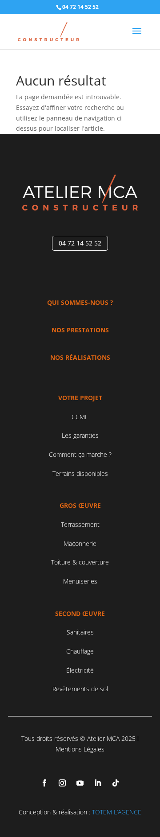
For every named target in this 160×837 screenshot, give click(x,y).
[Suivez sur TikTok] (115, 783)
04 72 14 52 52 (80, 243)
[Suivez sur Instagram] (62, 783)
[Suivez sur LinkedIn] (98, 783)
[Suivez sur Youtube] (80, 783)
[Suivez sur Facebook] (44, 783)
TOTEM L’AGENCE (116, 812)
